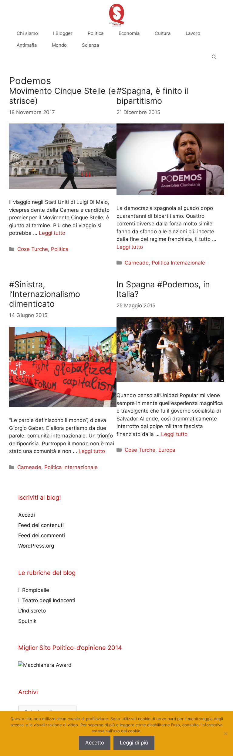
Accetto (94, 743)
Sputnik (27, 621)
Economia (129, 33)
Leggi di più (134, 743)
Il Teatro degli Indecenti (46, 600)
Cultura (163, 33)
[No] (225, 734)
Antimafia (27, 45)
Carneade (137, 263)
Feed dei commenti (41, 535)
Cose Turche (32, 249)
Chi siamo (27, 33)
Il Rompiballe (33, 590)
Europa (166, 450)
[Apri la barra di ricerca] (214, 57)
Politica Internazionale (178, 263)
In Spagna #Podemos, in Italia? (163, 289)
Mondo (59, 45)
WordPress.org (36, 546)
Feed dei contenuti (41, 525)
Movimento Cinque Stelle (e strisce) (62, 96)
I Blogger (63, 33)
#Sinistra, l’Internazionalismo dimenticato (44, 294)
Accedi (26, 515)
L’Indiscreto (32, 611)
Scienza (90, 45)
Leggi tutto (52, 233)
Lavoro (193, 33)
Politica (95, 33)
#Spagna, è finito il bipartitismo (152, 96)
